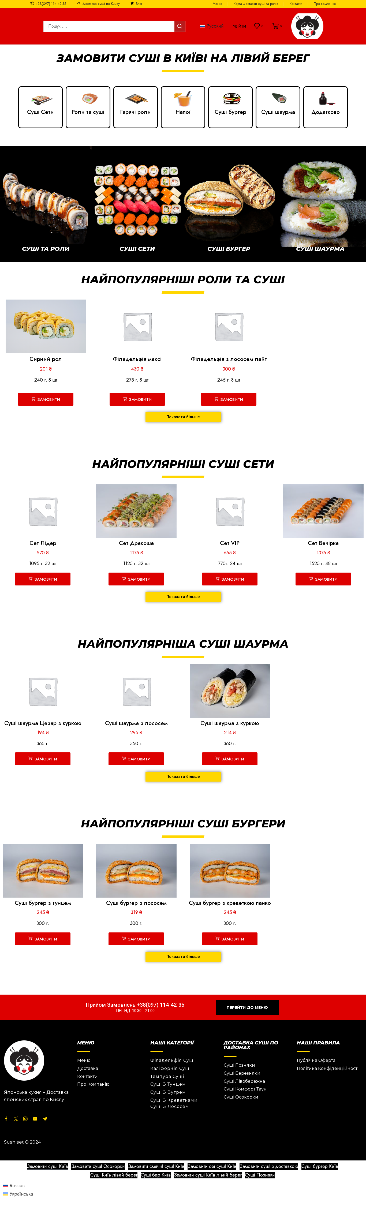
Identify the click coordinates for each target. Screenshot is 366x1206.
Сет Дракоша (136, 543)
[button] (239, 26)
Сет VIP (230, 543)
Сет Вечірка (323, 543)
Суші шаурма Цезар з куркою (42, 723)
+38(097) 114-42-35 (51, 3)
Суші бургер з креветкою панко (230, 903)
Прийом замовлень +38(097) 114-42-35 (135, 1005)
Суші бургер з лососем (136, 903)
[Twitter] (16, 1119)
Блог (139, 3)
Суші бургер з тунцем (43, 903)
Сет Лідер (42, 543)
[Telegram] (45, 1119)
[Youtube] (35, 1119)
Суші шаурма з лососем (136, 723)
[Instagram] (25, 1119)
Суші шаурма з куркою (229, 723)
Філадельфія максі (137, 359)
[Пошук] (179, 26)
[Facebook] (6, 1119)
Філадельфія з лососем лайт (229, 359)
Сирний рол (45, 359)
